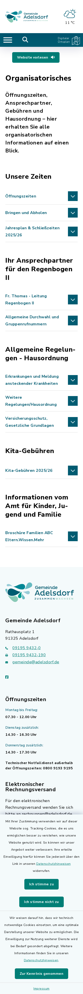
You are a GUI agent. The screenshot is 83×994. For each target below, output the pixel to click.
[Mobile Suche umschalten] (25, 40)
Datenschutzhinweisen (53, 864)
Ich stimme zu (41, 884)
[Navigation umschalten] (7, 40)
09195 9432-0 (26, 648)
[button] (41, 196)
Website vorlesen (33, 57)
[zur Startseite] (26, 16)
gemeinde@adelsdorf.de (35, 662)
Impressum (41, 988)
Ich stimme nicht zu (41, 901)
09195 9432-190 (29, 655)
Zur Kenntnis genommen (42, 973)
